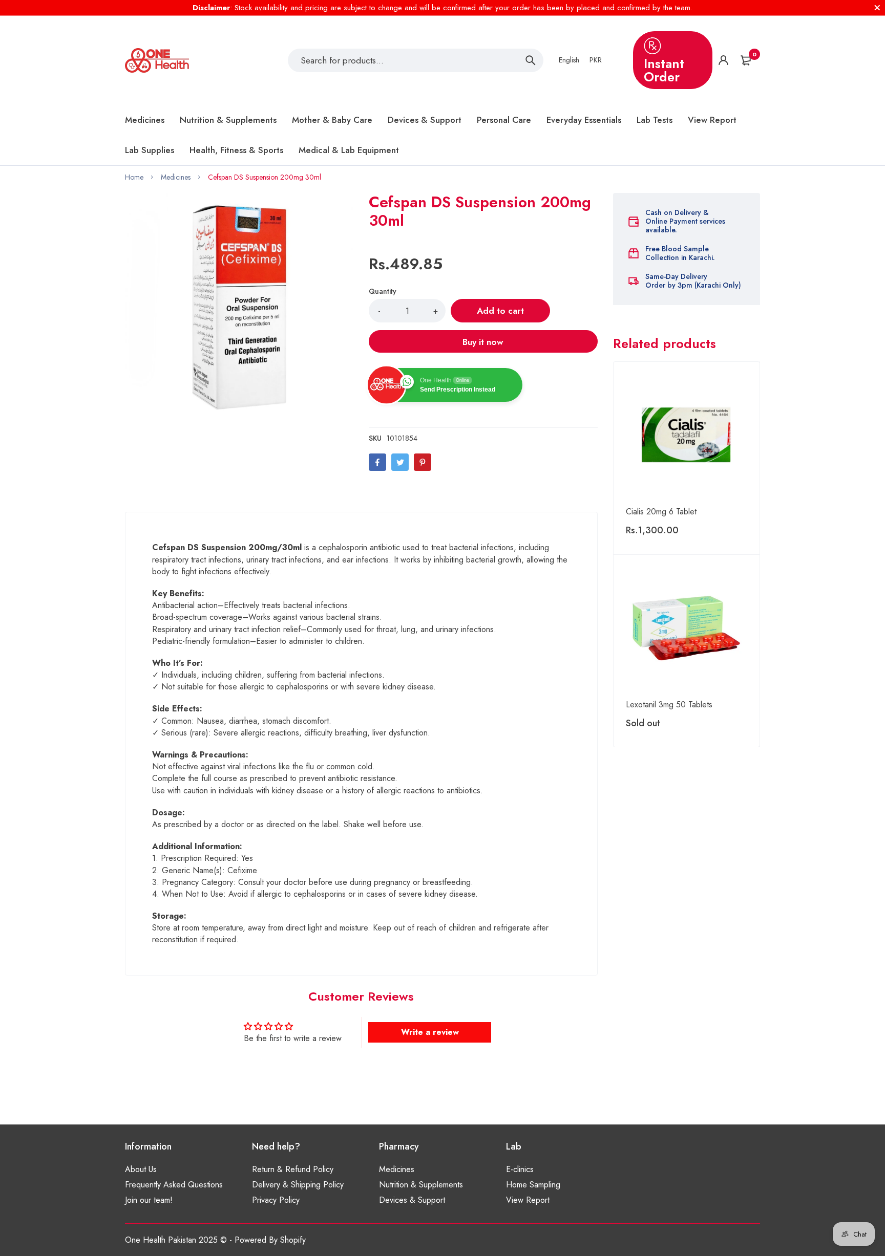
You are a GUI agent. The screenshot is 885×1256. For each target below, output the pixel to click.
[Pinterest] (422, 462)
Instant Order (664, 70)
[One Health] (157, 60)
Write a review (430, 1032)
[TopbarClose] (877, 7)
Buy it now (482, 342)
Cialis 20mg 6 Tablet (661, 511)
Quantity (382, 291)
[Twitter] (400, 462)
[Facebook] (377, 462)
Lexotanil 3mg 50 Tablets (669, 704)
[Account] (723, 60)
